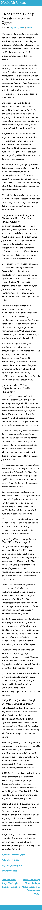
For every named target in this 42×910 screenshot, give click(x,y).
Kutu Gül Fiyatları (10, 860)
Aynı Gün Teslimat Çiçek (13, 854)
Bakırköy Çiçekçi (9, 870)
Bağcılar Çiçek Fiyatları (12, 865)
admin (30, 27)
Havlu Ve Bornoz (14, 2)
